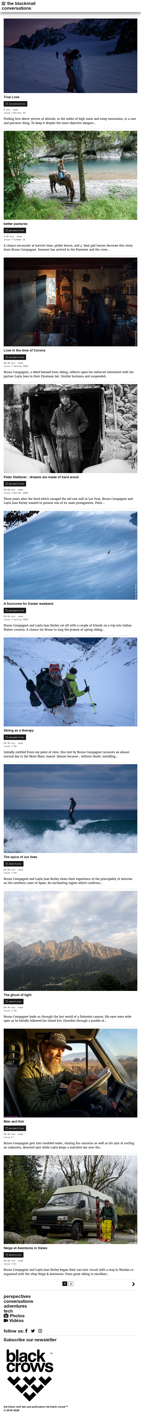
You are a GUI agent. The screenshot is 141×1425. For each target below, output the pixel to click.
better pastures (16, 224)
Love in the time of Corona (24, 350)
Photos (16, 1315)
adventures (14, 863)
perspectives (15, 230)
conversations (16, 8)
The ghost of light (17, 995)
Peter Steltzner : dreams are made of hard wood (41, 477)
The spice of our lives (20, 857)
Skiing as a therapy (19, 730)
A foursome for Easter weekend (28, 604)
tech (8, 1311)
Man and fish (14, 1121)
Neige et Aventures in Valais (25, 1248)
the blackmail (21, 3)
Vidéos (16, 1320)
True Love (11, 97)
